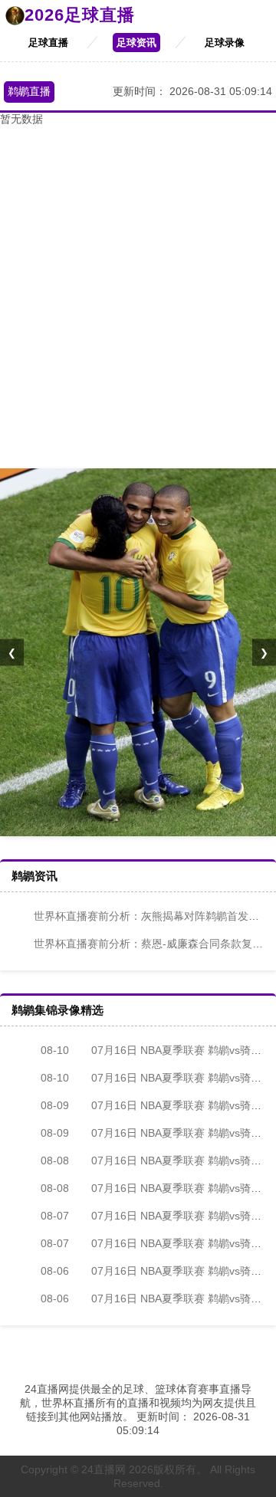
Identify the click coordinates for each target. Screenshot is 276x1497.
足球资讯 (136, 42)
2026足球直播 (80, 15)
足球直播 (48, 42)
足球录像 (225, 42)
